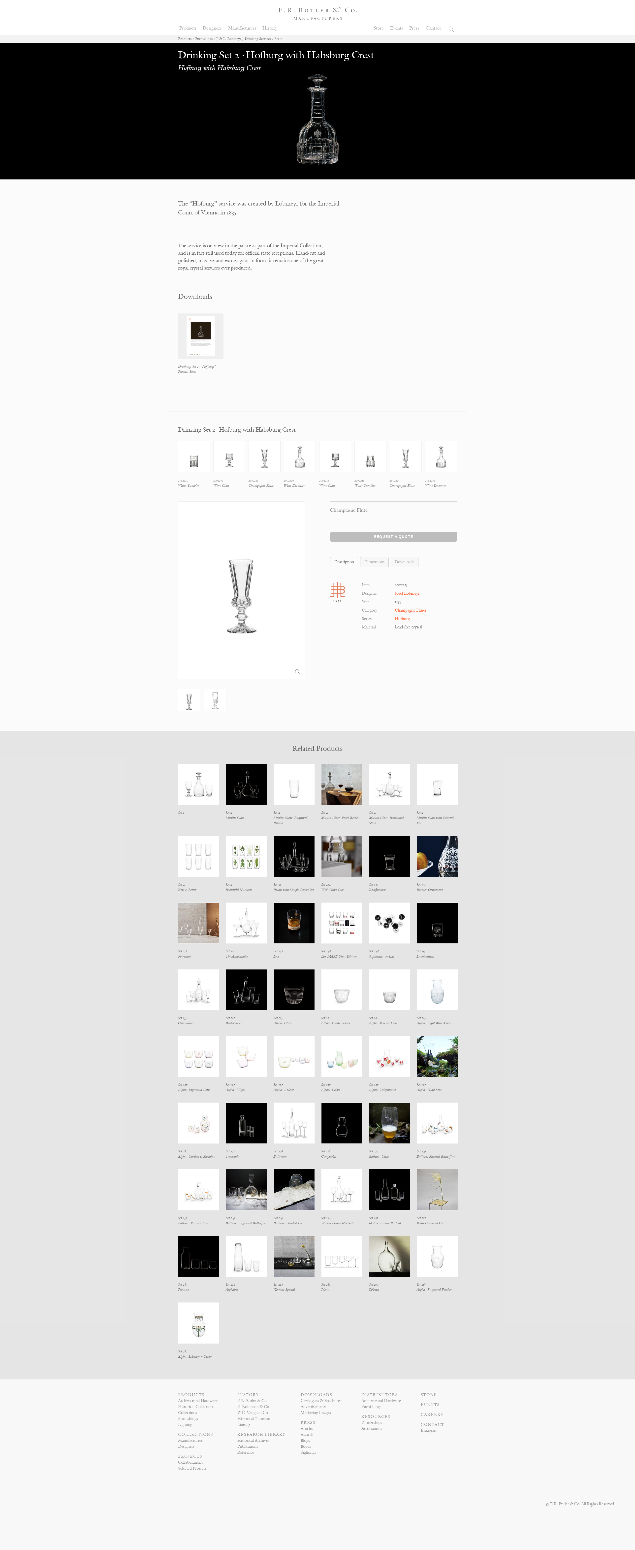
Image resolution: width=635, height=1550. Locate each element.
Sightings (308, 1452)
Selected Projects (192, 1468)
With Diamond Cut (430, 1223)
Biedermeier (234, 1023)
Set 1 (181, 813)
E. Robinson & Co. (253, 1406)
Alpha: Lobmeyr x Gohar (195, 1356)
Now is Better (187, 890)
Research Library (261, 1434)
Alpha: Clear (283, 1023)
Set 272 (230, 1151)
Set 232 (373, 885)
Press (414, 28)
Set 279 (373, 1151)
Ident (325, 1290)
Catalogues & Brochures (321, 1400)
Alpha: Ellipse (235, 1090)
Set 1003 (374, 1284)
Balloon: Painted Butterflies (436, 1156)
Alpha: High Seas (429, 1090)
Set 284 (230, 1284)
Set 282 (421, 1218)
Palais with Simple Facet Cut (294, 890)
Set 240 (230, 951)
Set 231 (421, 885)
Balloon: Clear (379, 1156)
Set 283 (182, 1284)
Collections (187, 1412)
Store (379, 28)
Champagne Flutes (410, 610)
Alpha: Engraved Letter (194, 1090)
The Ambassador (237, 956)
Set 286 (278, 1284)
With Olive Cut (332, 890)
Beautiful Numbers (239, 890)
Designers (212, 28)
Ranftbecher (377, 890)
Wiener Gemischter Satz (337, 1223)
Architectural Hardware (198, 1400)
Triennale (232, 1156)
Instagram (429, 1430)
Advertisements (313, 1406)
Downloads (316, 1394)
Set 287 (325, 1284)
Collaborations (190, 1462)
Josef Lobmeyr (407, 593)
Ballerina (280, 1156)
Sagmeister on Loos (381, 956)
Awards (307, 1434)
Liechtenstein (425, 956)
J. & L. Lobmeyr (228, 39)
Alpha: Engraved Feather (434, 1290)
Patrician (184, 956)
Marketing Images (316, 1412)
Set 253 (421, 951)
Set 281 (373, 1218)
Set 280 (326, 1218)
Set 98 (278, 885)
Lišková (374, 1290)
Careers (432, 1414)
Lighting (185, 1424)
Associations (371, 1428)
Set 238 (182, 951)
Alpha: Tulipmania (382, 1090)
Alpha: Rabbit (283, 1090)
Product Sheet (187, 372)
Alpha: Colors (330, 1090)
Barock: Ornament (430, 890)
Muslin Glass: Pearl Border (340, 818)
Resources (375, 1416)
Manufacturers (242, 28)
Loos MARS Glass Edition (339, 956)
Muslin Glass (235, 818)
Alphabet (232, 1290)
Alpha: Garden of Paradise (196, 1156)
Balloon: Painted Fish (193, 1223)
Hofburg (402, 618)
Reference (245, 1452)
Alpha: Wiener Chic (383, 1023)
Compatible (329, 1156)
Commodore (186, 1023)
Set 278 (325, 1151)
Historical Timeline (253, 1418)
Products (187, 28)
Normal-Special (284, 1290)
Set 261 (230, 1018)
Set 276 (278, 1151)
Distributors (379, 1394)
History (269, 28)
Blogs (305, 1440)
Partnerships (371, 1422)
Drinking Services (258, 39)
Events (396, 28)
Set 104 (326, 885)
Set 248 (278, 951)
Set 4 (229, 813)
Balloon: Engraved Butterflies (246, 1223)
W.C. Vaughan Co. (253, 1412)
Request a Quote (393, 537)
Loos (276, 956)
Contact (433, 28)
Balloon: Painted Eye (288, 1223)
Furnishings (204, 39)
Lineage (243, 1424)
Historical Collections (196, 1406)
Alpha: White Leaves (335, 1023)
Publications (247, 1446)
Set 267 (278, 1018)
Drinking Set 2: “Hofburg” (197, 366)
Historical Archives (253, 1440)
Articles (307, 1428)
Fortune (183, 1290)
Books (306, 1446)
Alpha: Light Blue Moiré (434, 1023)
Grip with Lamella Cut (385, 1223)
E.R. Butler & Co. (252, 1400)
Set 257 (182, 1018)
